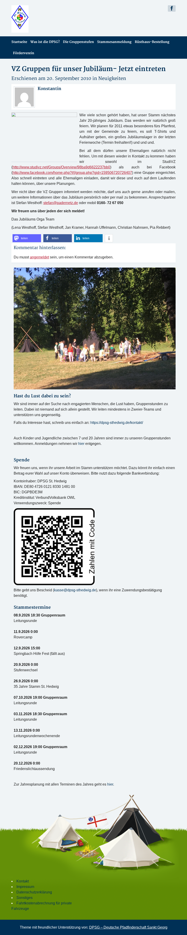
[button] (27, 238)
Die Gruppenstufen (78, 42)
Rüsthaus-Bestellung (152, 42)
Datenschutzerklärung (34, 892)
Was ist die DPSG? (45, 42)
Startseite (19, 42)
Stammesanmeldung (114, 42)
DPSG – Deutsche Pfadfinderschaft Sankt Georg (128, 927)
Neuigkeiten (112, 78)
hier (81, 444)
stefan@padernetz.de (60, 203)
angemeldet (39, 257)
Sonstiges (24, 898)
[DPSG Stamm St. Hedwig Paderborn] (50, 19)
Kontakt (22, 881)
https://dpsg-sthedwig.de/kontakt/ (116, 423)
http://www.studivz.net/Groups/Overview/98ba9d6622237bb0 (61, 167)
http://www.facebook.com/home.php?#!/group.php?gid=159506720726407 (72, 173)
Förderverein (23, 53)
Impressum (25, 887)
